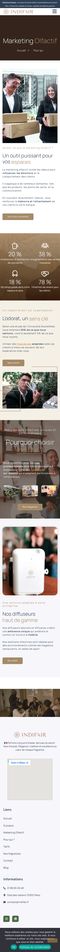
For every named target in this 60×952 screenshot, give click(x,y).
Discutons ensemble (18, 216)
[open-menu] (54, 12)
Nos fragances (30, 507)
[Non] (53, 940)
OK (14, 947)
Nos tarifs (13, 660)
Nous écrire (13, 363)
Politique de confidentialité (34, 947)
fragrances (24, 343)
